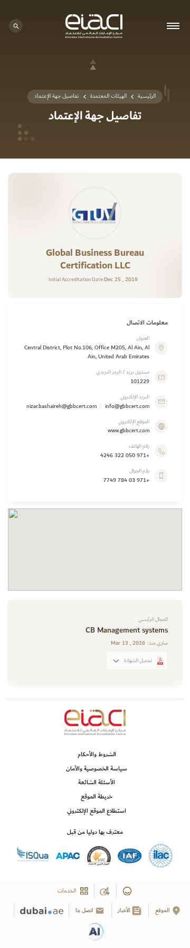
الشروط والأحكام (97, 754)
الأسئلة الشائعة (96, 782)
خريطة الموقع (96, 797)
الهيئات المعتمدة (108, 96)
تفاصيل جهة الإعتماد (56, 96)
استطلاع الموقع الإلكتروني (96, 811)
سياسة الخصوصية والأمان (96, 769)
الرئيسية (147, 96)
